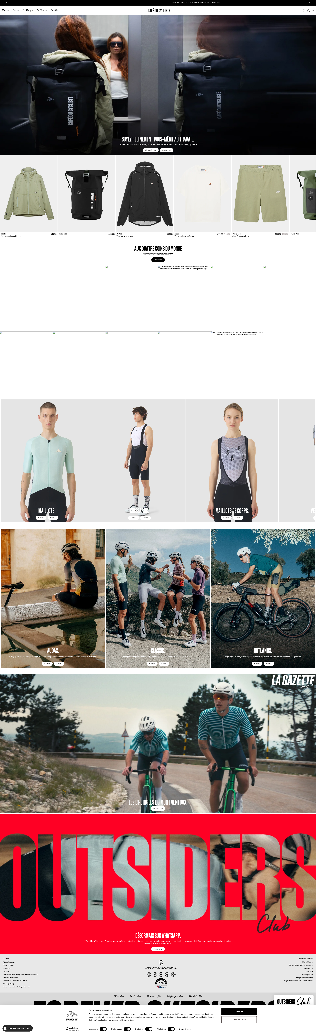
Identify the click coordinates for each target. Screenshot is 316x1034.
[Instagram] (148, 974)
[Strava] (167, 974)
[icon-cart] (313, 10)
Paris (133, 996)
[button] (161, 983)
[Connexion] (308, 10)
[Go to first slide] (309, 3)
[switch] (127, 1029)
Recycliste (309, 971)
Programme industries (304, 978)
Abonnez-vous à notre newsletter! (161, 968)
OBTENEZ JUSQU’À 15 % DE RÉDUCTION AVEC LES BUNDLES (158, 3)
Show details (184, 1029)
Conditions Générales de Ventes (15, 981)
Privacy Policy (8, 984)
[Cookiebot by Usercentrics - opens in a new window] (72, 1029)
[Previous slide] (6, 3)
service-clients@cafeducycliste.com (16, 987)
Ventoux (151, 996)
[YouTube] (161, 974)
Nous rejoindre (307, 974)
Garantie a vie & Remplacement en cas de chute (20, 974)
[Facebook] (155, 974)
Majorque (172, 996)
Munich (193, 996)
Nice (116, 996)
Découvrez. (166, 150)
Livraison (6, 968)
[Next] (310, 198)
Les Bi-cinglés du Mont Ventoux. (158, 801)
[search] (303, 10)
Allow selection (239, 1020)
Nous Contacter (9, 962)
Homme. (41, 518)
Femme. (53, 518)
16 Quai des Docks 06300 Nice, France (298, 981)
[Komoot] (173, 974)
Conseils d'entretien (10, 978)
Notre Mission (307, 962)
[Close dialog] (310, 998)
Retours (6, 971)
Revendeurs (308, 968)
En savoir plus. (150, 150)
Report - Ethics (8, 965)
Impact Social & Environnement (301, 965)
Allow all (239, 1012)
